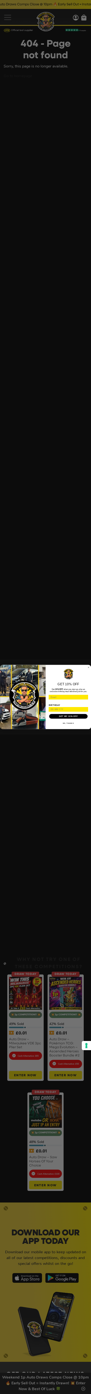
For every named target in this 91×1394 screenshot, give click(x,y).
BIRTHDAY (54, 705)
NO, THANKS (68, 723)
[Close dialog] (88, 667)
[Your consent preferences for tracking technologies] (86, 1045)
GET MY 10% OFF (68, 716)
